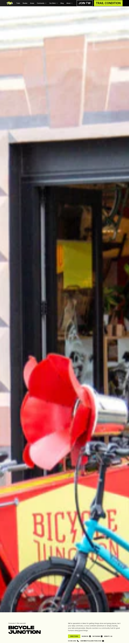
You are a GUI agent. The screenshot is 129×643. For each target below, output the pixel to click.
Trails (18, 3)
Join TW (85, 3)
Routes (25, 3)
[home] (9, 3)
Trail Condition (108, 3)
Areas (32, 3)
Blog (62, 3)
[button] (41, 3)
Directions (74, 636)
